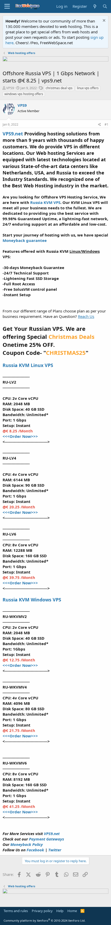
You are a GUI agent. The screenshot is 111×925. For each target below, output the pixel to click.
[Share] (99, 125)
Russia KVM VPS (45, 202)
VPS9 (10, 88)
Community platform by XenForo (44, 920)
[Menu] (7, 6)
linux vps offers (88, 88)
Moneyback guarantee (25, 240)
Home (72, 910)
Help (60, 910)
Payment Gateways (46, 839)
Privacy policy (42, 910)
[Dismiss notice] (103, 21)
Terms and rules (16, 910)
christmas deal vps (59, 88)
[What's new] (95, 6)
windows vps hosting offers (23, 94)
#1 (106, 124)
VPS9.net (52, 833)
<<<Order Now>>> (20, 436)
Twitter (54, 849)
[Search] (105, 6)
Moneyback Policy (26, 844)
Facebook (36, 849)
